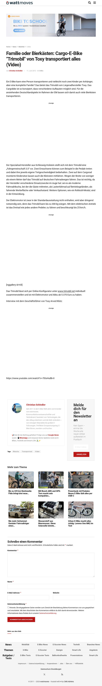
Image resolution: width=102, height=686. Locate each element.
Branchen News (93, 644)
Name (10, 581)
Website (56, 593)
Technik (76, 644)
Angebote (93, 650)
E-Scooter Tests (42, 655)
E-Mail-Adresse (14, 593)
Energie (59, 650)
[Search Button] (89, 3)
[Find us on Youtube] (58, 674)
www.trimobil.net (66, 291)
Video (37, 451)
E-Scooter (42, 650)
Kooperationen (52, 663)
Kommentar (12, 550)
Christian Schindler (16, 71)
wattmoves (44, 682)
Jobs (61, 663)
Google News (53, 435)
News (14, 47)
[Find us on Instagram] (49, 674)
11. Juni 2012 (31, 71)
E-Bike (29, 47)
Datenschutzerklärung (17, 604)
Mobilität (22, 47)
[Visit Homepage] (19, 2)
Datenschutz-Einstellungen (51, 669)
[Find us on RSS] (62, 674)
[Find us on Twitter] (44, 674)
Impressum (22, 663)
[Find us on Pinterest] (53, 674)
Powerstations (76, 655)
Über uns (69, 663)
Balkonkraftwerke (59, 655)
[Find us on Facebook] (40, 674)
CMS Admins (69, 682)
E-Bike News (42, 644)
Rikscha (16, 451)
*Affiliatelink (79, 663)
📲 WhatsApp (22, 438)
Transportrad (27, 451)
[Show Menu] (94, 3)
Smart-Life (76, 650)
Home (8, 47)
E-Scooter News (59, 644)
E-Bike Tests (25, 655)
